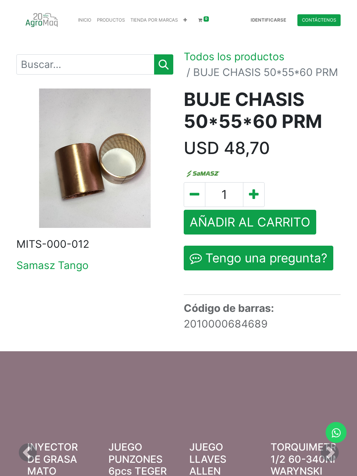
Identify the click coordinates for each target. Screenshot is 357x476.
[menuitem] (84, 20)
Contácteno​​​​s (319, 20)
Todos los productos (234, 56)
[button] (185, 20)
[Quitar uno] (194, 194)
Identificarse (268, 20)
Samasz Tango (52, 265)
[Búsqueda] (163, 64)
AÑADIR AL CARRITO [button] (250, 222)
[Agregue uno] (254, 194)
